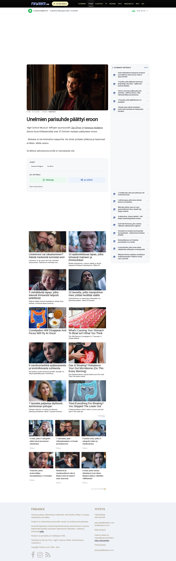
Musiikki (112, 4)
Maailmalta (129, 4)
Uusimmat (82, 4)
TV (106, 4)
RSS (143, 4)
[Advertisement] (130, 152)
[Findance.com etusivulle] (40, 4)
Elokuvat (99, 4)
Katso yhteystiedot (102, 540)
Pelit (120, 4)
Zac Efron (76, 127)
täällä (42, 531)
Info (137, 4)
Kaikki (146, 67)
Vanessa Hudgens (93, 127)
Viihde (90, 4)
